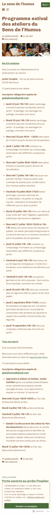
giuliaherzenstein (11, 36)
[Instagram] (7, 9)
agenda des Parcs (38, 357)
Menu (46, 5)
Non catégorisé (11, 39)
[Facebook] (4, 9)
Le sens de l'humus (18, 4)
